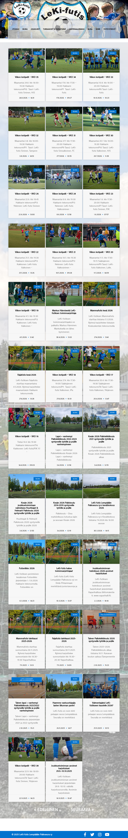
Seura (24, 29)
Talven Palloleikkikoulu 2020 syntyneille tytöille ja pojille (101, 639)
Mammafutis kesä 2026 (101, 310)
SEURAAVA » (82, 809)
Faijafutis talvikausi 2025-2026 (64, 639)
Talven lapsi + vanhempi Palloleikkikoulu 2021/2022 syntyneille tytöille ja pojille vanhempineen (26, 706)
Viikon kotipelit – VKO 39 (27, 765)
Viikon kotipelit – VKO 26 (27, 193)
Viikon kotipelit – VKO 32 (26, 135)
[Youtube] (107, 834)
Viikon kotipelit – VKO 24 (64, 193)
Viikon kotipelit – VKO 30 (101, 135)
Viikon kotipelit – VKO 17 (101, 374)
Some (98, 29)
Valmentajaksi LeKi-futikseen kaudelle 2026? (101, 704)
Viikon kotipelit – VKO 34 (64, 76)
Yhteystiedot (109, 29)
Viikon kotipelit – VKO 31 (64, 135)
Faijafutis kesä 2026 (26, 374)
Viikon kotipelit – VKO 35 (26, 76)
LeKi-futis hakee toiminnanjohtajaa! (64, 569)
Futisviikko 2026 (26, 568)
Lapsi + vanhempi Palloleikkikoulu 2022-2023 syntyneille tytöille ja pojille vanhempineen (64, 440)
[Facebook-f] (85, 834)
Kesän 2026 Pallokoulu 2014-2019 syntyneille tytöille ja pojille (64, 505)
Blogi (90, 29)
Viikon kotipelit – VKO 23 (101, 193)
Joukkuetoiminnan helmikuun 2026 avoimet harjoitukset (101, 571)
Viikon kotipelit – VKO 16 (26, 436)
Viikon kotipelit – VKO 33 (101, 76)
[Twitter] (92, 834)
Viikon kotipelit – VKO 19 (26, 310)
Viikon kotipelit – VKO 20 (101, 251)
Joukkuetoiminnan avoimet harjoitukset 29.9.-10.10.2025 (64, 768)
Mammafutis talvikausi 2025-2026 (26, 639)
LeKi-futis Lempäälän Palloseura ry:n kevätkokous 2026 (101, 505)
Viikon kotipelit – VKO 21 (64, 251)
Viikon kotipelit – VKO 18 (64, 374)
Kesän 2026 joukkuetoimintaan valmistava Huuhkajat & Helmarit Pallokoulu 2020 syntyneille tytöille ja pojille (26, 508)
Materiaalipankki (76, 29)
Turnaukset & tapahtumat (54, 29)
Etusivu (15, 29)
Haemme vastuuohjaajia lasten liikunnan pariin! (64, 704)
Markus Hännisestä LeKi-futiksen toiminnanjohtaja (64, 312)
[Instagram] (100, 834)
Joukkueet (35, 29)
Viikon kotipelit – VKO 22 (26, 251)
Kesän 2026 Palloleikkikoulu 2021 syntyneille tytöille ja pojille (101, 439)
